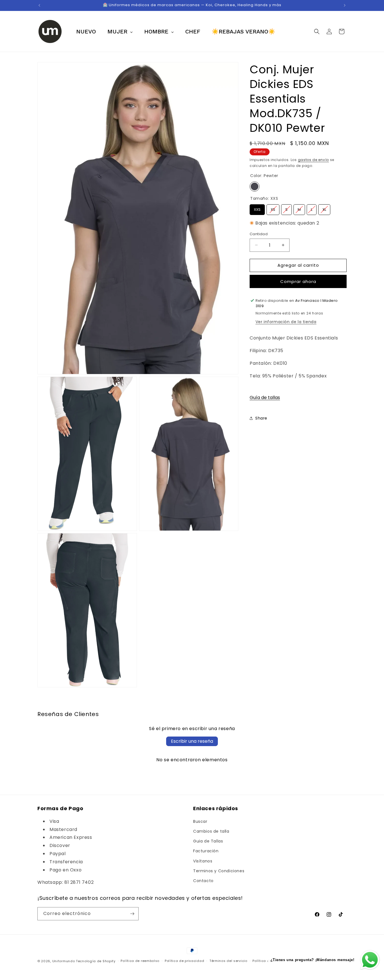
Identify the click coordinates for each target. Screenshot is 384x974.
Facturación (206, 851)
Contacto (203, 880)
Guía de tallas (265, 397)
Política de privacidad (184, 961)
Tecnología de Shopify (96, 961)
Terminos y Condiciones (218, 870)
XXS (257, 208)
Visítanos (202, 861)
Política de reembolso (140, 961)
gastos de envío (313, 159)
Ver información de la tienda (286, 322)
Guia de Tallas (208, 841)
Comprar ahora (298, 281)
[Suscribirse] (132, 913)
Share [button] (261, 418)
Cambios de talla (211, 831)
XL (324, 208)
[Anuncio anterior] (39, 5)
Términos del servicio (228, 961)
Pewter (254, 186)
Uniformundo (63, 961)
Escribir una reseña (192, 741)
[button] (317, 31)
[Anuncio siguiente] (344, 5)
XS (273, 208)
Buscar (200, 821)
